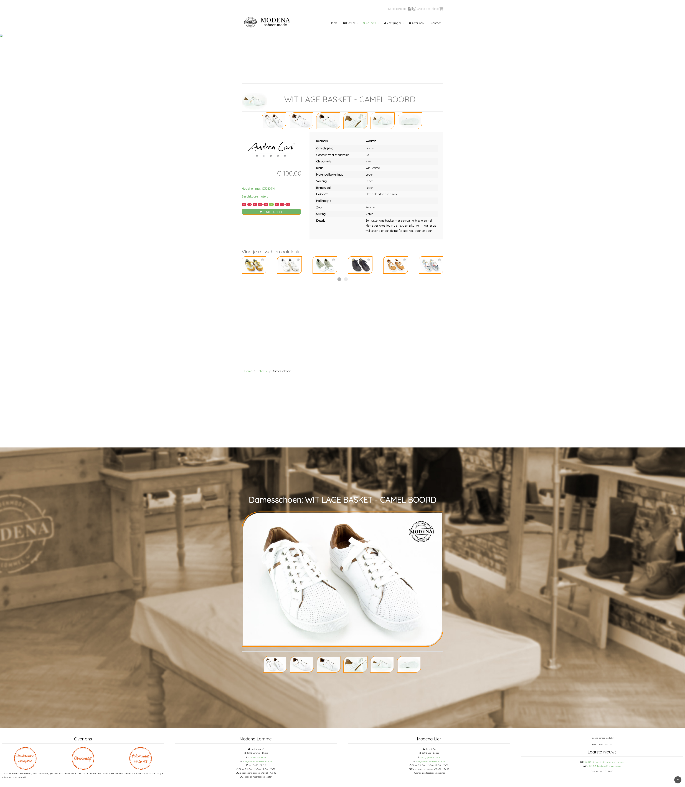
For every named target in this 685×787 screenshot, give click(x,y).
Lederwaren (379, 79)
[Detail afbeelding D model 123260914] (383, 120)
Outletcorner (416, 79)
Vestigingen (394, 23)
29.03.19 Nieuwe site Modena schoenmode (603, 762)
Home (333, 23)
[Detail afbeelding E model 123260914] (410, 120)
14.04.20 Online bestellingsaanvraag (603, 766)
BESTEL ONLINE (272, 212)
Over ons (417, 23)
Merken (351, 23)
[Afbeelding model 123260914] (274, 120)
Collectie (371, 23)
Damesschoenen (273, 79)
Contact (436, 23)
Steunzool (341, 79)
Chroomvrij (306, 79)
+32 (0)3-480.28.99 (430, 757)
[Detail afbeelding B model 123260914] (328, 120)
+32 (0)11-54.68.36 (257, 757)
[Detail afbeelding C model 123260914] (355, 120)
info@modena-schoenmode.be (257, 761)
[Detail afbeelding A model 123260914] (301, 120)
